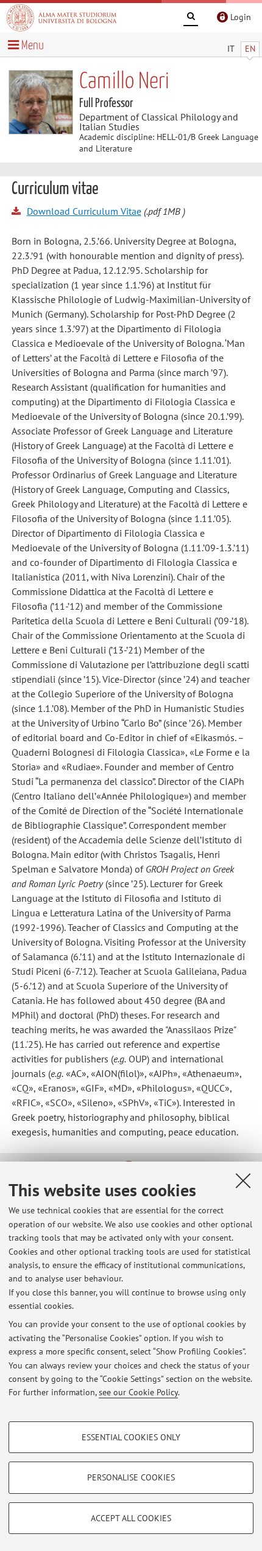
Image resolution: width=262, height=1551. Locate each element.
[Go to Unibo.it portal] (61, 17)
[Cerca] (190, 18)
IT (231, 48)
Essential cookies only (131, 1437)
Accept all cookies (131, 1518)
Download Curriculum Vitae (84, 211)
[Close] (243, 1180)
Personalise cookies (131, 1477)
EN (250, 48)
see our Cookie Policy (138, 1392)
